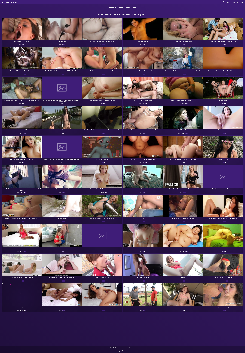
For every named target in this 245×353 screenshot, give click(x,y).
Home (228, 2)
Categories (235, 2)
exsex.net (124, 347)
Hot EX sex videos (9, 2)
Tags (241, 2)
